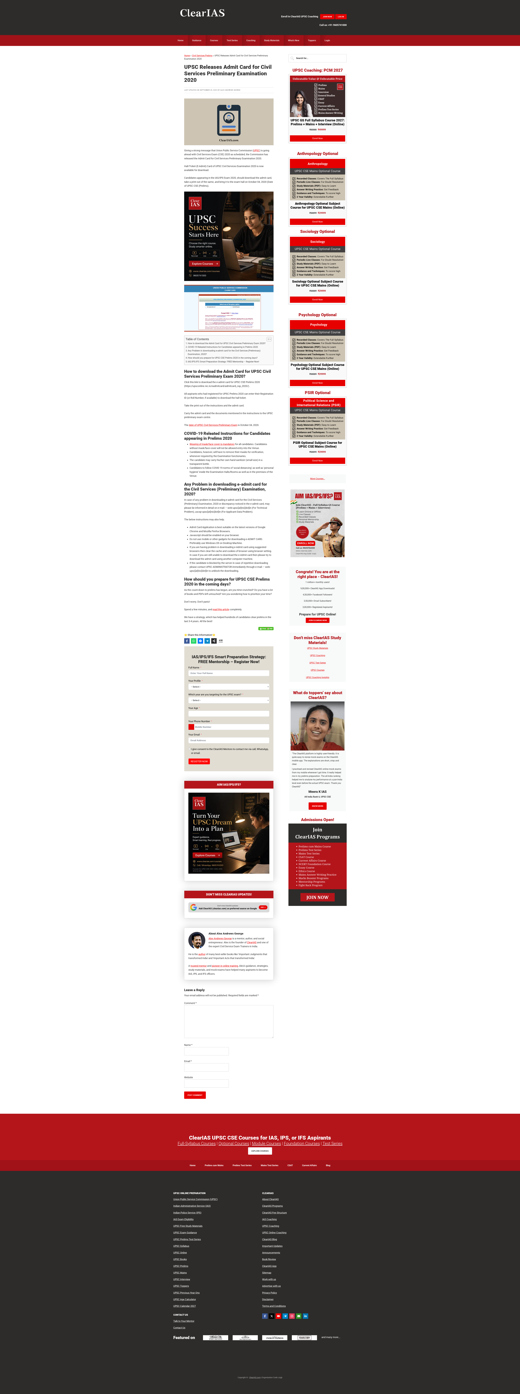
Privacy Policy (269, 1292)
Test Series (332, 1143)
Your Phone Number (199, 721)
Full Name (193, 667)
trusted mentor (199, 965)
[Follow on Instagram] (292, 1316)
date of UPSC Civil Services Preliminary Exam (213, 425)
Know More (317, 806)
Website (188, 1077)
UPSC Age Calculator (184, 1299)
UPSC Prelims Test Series (187, 1239)
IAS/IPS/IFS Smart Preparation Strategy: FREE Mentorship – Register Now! (223, 361)
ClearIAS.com (255, 1377)
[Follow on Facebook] (265, 1316)
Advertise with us (271, 1286)
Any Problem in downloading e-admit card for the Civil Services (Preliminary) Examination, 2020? (224, 352)
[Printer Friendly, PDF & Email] (266, 628)
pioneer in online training (225, 965)
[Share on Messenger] (200, 641)
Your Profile (194, 680)
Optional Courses (234, 1143)
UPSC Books (180, 1259)
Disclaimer (268, 1299)
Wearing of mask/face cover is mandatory (212, 444)
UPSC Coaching (317, 655)
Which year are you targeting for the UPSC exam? (214, 694)
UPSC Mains (180, 1272)
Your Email (194, 734)
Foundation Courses (302, 1143)
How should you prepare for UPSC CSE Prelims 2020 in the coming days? (223, 358)
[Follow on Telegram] (285, 1316)
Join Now (327, 17)
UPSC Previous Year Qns (186, 1292)
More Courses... (317, 478)
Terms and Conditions (274, 1306)
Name (188, 1045)
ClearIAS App (269, 1265)
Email (188, 1061)
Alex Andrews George (220, 938)
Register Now (199, 761)
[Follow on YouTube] (278, 1316)
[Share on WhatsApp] (193, 641)
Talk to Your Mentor (183, 1321)
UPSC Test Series (317, 663)
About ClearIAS (270, 1199)
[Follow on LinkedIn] (305, 1316)
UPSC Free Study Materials (187, 1226)
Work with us (269, 1279)
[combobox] (191, 727)
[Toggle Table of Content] (268, 339)
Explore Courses (260, 1151)
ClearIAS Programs (272, 1205)
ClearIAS (202, 13)
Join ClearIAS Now (317, 620)
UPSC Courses (317, 670)
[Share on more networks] (214, 641)
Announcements (271, 1252)
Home (187, 55)
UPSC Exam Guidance (185, 1232)
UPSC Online (180, 1252)
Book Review (269, 1259)
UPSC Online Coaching (274, 1232)
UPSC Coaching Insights (317, 677)
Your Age (193, 708)
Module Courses (266, 1143)
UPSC (256, 150)
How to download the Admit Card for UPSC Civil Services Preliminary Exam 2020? (227, 343)
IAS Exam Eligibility (183, 1219)
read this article (221, 609)
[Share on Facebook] (187, 641)
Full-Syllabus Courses (197, 1143)
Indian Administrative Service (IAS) (192, 1205)
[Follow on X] (271, 1316)
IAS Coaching (269, 1219)
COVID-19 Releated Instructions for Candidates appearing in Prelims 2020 (223, 347)
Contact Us (179, 1327)
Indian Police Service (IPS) (187, 1212)
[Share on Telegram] (207, 641)
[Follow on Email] (298, 1316)
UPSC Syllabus (181, 1246)
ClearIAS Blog (269, 1239)
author (201, 954)
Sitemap (266, 1272)
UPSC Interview (181, 1279)
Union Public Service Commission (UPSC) (195, 1199)
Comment (190, 1003)
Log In (341, 17)
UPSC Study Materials (317, 648)
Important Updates (272, 1246)
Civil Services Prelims (202, 55)
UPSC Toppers (181, 1286)
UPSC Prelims (180, 1265)
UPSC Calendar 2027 (184, 1306)
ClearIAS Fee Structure (274, 1212)
